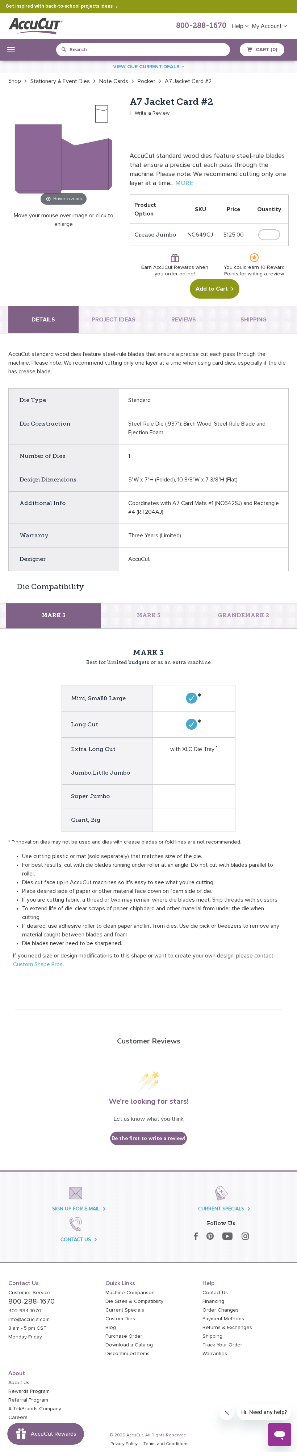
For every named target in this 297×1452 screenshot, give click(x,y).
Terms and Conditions (166, 1444)
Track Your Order (222, 1345)
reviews (183, 320)
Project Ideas (113, 320)
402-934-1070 (24, 1310)
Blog (110, 1327)
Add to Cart (212, 289)
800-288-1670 (201, 26)
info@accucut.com (29, 1319)
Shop (14, 81)
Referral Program (28, 1400)
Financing (213, 1301)
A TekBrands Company (34, 1408)
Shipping (212, 1336)
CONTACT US (75, 1239)
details (43, 320)
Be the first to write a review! (148, 1138)
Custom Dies (120, 1318)
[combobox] (95, 49)
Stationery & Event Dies (60, 81)
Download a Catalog (129, 1345)
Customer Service (29, 1292)
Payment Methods (223, 1318)
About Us (18, 1382)
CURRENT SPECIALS (221, 1209)
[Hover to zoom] (63, 152)
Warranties (214, 1353)
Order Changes (220, 1310)
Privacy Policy (124, 1444)
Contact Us (215, 1292)
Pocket (146, 81)
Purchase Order (123, 1336)
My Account (267, 26)
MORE (184, 183)
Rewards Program (29, 1391)
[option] (14, 81)
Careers (18, 1417)
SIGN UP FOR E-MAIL (76, 1209)
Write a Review (152, 113)
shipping (253, 320)
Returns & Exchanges (227, 1327)
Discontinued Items (127, 1353)
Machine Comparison (130, 1292)
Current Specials (124, 1310)
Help (238, 26)
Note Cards (113, 81)
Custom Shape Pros (38, 964)
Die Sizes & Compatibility (134, 1301)
